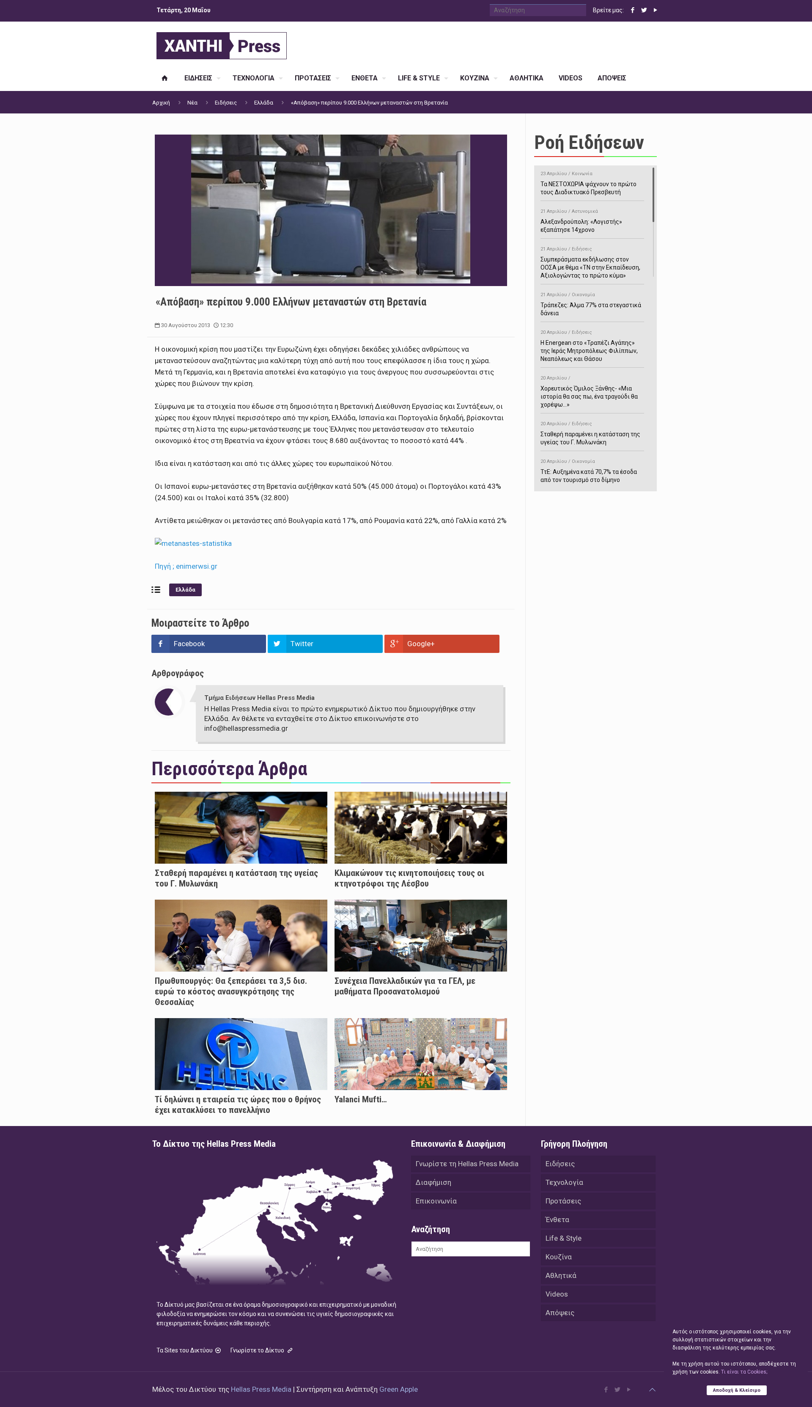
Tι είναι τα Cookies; (744, 1372)
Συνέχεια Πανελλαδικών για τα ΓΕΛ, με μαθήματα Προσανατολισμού (405, 986)
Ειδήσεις (226, 102)
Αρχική (161, 102)
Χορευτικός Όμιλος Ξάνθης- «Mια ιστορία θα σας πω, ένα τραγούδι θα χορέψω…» (589, 391)
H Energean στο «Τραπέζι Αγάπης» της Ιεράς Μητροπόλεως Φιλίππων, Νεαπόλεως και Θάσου (589, 346)
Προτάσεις (563, 1201)
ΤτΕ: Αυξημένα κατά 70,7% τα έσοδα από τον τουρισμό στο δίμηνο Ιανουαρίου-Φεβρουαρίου (588, 475)
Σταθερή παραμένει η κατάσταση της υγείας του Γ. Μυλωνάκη (590, 433)
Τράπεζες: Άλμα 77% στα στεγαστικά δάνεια (590, 304)
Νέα (192, 102)
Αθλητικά (561, 1275)
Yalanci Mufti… (361, 1099)
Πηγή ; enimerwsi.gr (186, 566)
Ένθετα (557, 1219)
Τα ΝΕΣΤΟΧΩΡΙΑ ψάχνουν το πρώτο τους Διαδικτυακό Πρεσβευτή (588, 183)
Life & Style (564, 1238)
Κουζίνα (559, 1257)
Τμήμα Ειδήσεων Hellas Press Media (259, 698)
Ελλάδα (263, 102)
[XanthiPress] (221, 44)
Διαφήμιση (433, 1182)
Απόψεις (560, 1312)
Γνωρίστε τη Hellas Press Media (467, 1163)
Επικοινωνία (436, 1201)
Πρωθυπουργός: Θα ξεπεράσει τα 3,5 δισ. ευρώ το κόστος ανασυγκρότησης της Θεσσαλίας (231, 991)
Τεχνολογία (564, 1182)
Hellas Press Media (261, 1389)
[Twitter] (643, 10)
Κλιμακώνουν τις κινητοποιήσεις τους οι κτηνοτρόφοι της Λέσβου (409, 878)
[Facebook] (632, 10)
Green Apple (398, 1389)
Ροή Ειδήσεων (589, 142)
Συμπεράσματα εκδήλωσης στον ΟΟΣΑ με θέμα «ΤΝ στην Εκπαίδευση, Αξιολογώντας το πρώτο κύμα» (590, 262)
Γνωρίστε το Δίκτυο (257, 1350)
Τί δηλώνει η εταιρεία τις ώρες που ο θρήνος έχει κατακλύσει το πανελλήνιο (238, 1104)
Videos (557, 1294)
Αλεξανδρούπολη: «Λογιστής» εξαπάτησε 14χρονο (581, 221)
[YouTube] (655, 10)
